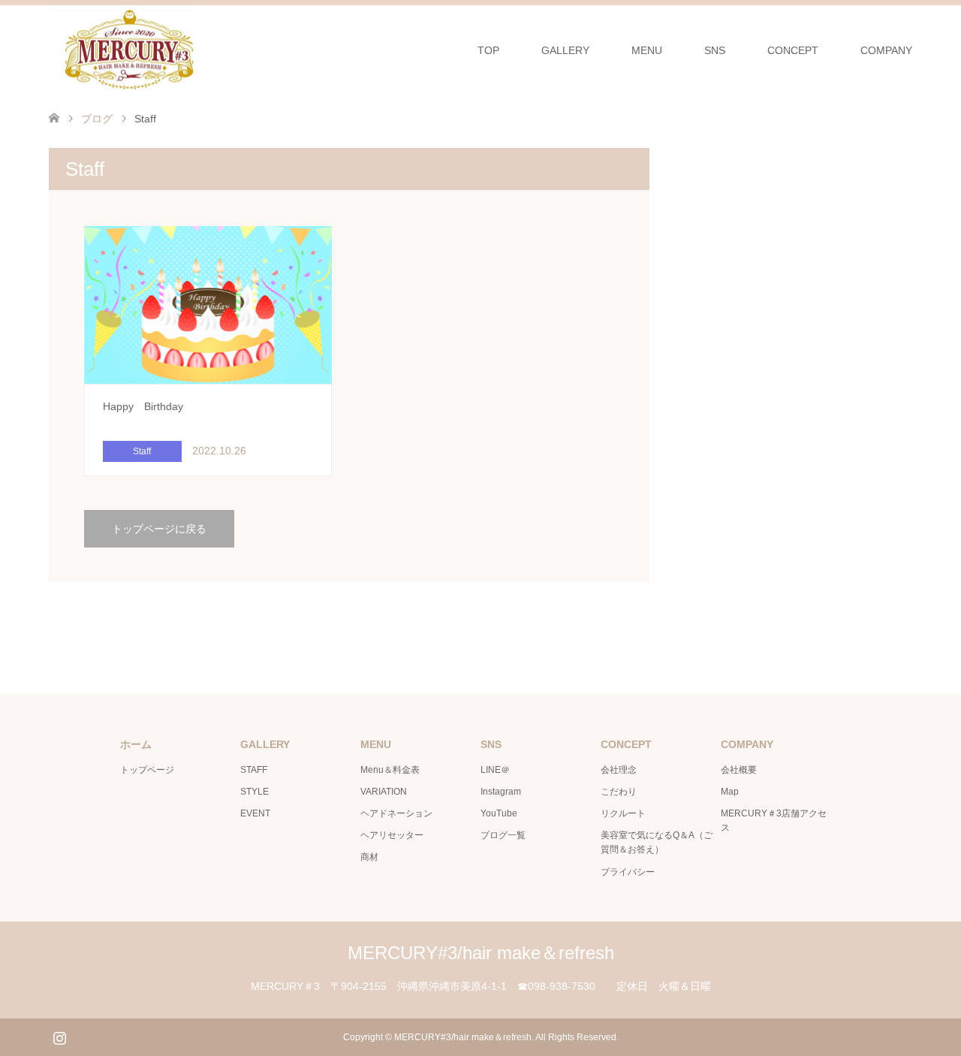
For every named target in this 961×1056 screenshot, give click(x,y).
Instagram (500, 791)
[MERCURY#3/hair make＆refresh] (199, 50)
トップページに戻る (159, 529)
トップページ (147, 770)
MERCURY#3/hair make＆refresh (481, 953)
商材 (369, 857)
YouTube (498, 813)
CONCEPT (792, 50)
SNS (714, 50)
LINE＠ (495, 770)
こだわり (619, 791)
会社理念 (619, 770)
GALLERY (565, 50)
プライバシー (628, 872)
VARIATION (383, 791)
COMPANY (886, 50)
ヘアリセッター (391, 835)
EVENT (255, 813)
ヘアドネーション (396, 813)
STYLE (254, 791)
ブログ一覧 (503, 835)
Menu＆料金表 (390, 770)
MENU (646, 50)
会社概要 (739, 770)
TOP (488, 50)
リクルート (623, 813)
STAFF (253, 770)
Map (730, 791)
